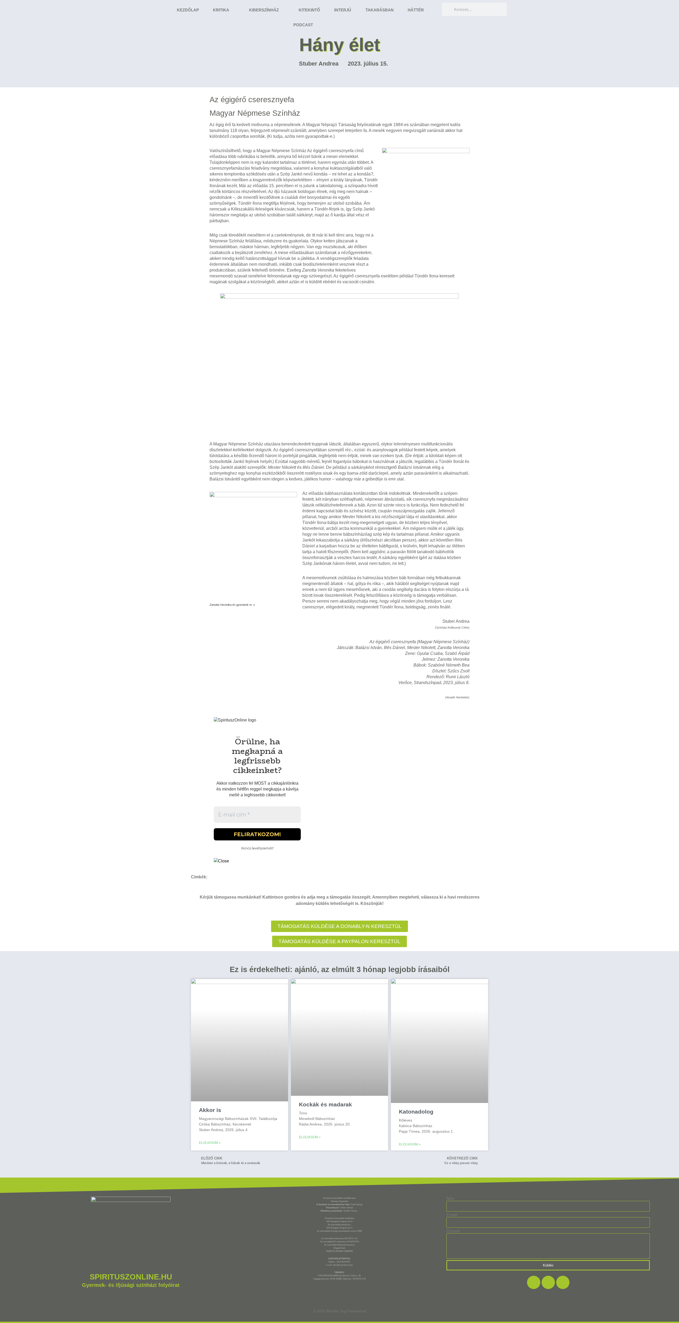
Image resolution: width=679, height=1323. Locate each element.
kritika (221, 10)
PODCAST (303, 25)
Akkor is (210, 1110)
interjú (342, 10)
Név (450, 1199)
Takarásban (379, 10)
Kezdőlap (188, 10)
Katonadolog (416, 1112)
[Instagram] (548, 1282)
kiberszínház (264, 10)
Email (451, 1215)
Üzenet (453, 1231)
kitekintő (309, 10)
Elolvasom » (210, 1143)
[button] (339, 941)
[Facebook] (533, 1282)
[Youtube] (562, 1282)
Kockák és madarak (325, 1104)
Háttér (416, 10)
